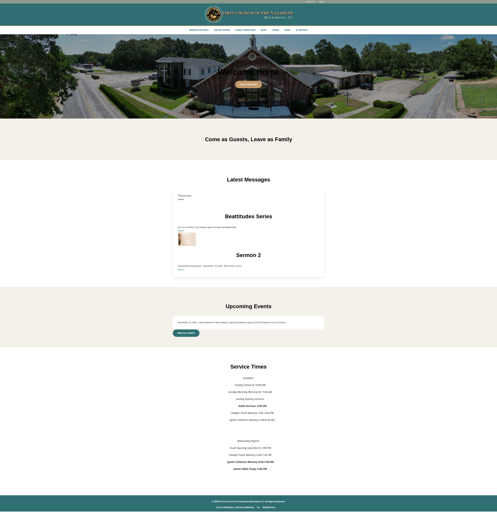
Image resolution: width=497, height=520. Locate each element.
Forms (275, 30)
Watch (181, 230)
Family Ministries (245, 30)
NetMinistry (269, 507)
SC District (302, 30)
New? (264, 30)
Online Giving (222, 30)
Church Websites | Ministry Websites (235, 507)
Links (287, 30)
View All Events (186, 333)
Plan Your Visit (248, 84)
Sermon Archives (199, 30)
